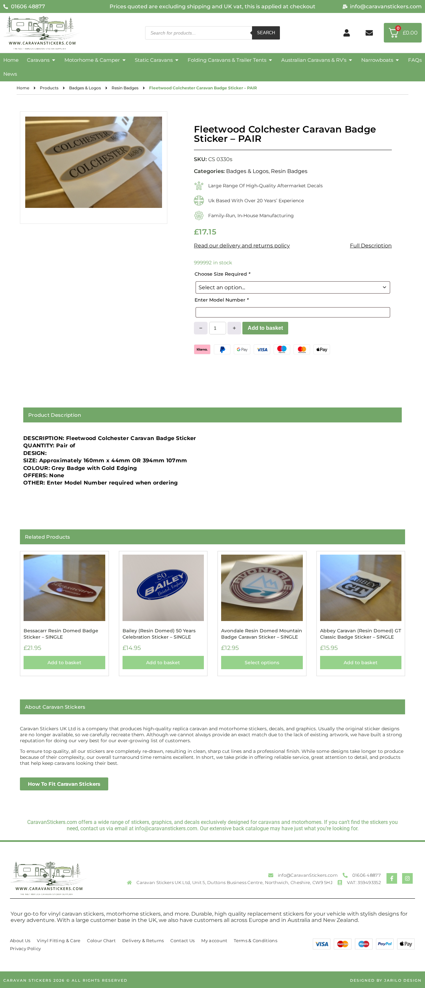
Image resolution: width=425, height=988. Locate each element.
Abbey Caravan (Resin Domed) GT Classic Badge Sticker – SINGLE (360, 634)
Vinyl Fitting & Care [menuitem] (58, 940)
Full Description (371, 245)
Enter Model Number (222, 300)
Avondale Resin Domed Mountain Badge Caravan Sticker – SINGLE (261, 634)
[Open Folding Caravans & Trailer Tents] (270, 60)
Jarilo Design (403, 980)
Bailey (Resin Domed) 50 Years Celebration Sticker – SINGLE (159, 634)
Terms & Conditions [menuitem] (255, 940)
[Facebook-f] (391, 878)
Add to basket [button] (64, 663)
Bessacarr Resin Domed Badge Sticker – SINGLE (61, 634)
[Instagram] (407, 878)
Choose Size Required (222, 274)
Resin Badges (125, 87)
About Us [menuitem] (20, 940)
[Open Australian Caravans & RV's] (350, 60)
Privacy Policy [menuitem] (25, 948)
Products (49, 87)
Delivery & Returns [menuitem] (143, 940)
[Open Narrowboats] (397, 60)
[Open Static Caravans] (176, 60)
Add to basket (265, 328)
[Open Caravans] (53, 60)
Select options (262, 663)
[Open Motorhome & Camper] (124, 60)
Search (266, 32)
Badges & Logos (85, 87)
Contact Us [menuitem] (182, 940)
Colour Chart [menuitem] (101, 940)
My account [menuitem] (214, 940)
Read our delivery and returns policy (242, 245)
